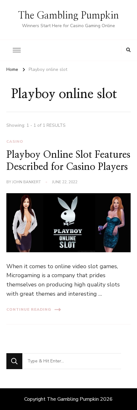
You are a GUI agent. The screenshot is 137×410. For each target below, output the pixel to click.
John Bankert (26, 182)
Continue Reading (28, 309)
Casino (14, 141)
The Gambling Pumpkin (68, 15)
